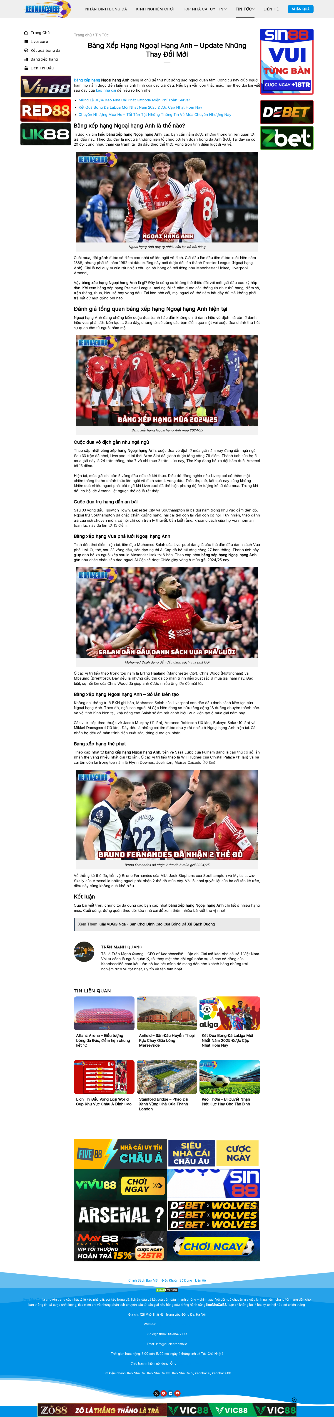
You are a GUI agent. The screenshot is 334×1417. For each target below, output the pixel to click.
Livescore (39, 41)
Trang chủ (83, 35)
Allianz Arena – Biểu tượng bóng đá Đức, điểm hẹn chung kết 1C (103, 1040)
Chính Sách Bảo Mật (143, 1280)
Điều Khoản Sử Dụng (177, 1280)
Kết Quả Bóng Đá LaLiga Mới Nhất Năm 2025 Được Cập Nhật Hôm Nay (140, 107)
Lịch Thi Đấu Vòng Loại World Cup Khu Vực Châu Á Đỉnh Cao (104, 1101)
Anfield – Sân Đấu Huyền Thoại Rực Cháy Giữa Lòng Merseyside (166, 1040)
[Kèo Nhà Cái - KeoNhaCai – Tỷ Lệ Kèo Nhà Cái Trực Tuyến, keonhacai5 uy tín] (47, 9)
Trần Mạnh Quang (190, 1363)
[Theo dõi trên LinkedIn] (170, 1393)
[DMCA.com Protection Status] (167, 1290)
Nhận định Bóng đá (106, 9)
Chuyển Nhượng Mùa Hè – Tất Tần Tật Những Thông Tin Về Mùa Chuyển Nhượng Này (155, 114)
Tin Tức (244, 9)
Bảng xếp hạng (44, 59)
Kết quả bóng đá (45, 50)
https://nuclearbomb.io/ (173, 1324)
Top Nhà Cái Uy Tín (203, 9)
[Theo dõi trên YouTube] (177, 1393)
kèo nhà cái (106, 90)
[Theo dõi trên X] (156, 1393)
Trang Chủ (40, 32)
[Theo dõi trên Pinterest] (163, 1393)
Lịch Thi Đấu (42, 68)
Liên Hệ (271, 9)
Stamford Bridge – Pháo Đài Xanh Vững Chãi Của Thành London (163, 1104)
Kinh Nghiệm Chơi (155, 9)
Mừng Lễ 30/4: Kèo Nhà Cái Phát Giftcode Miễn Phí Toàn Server (134, 100)
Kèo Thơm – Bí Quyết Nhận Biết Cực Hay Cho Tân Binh (226, 1101)
